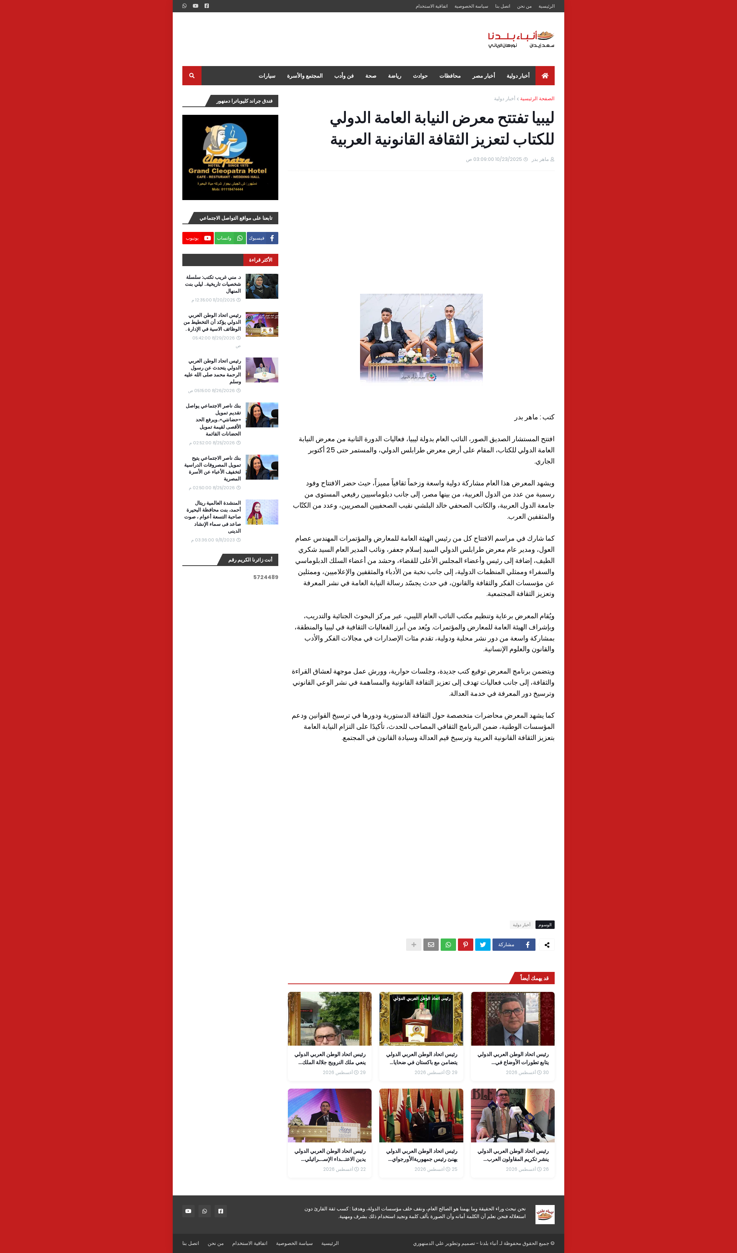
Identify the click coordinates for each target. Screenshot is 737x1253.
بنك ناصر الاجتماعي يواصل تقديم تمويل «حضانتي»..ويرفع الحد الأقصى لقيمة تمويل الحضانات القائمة (213, 419)
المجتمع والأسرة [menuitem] (305, 75)
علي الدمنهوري (428, 1243)
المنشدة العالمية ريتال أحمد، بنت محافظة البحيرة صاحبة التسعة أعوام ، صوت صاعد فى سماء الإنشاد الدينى (212, 517)
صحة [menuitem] (371, 75)
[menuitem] (545, 75)
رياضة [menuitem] (395, 75)
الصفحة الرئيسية (537, 98)
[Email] (431, 945)
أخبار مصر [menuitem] (484, 75)
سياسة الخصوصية (471, 6)
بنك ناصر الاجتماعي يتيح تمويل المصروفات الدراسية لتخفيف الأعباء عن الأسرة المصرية (212, 469)
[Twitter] (483, 945)
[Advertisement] (322, 39)
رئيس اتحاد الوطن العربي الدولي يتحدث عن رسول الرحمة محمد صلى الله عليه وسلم (212, 372)
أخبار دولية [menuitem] (518, 75)
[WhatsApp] (448, 945)
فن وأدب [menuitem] (344, 75)
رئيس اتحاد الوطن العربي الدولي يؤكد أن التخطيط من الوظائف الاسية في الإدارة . (212, 322)
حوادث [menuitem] (420, 75)
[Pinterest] (465, 945)
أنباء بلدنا (489, 1243)
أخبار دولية (505, 98)
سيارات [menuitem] (267, 75)
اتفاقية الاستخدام (432, 6)
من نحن (524, 6)
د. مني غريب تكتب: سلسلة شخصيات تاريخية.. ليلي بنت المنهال (213, 284)
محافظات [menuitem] (450, 75)
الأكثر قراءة (261, 259)
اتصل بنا (502, 6)
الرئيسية (547, 6)
